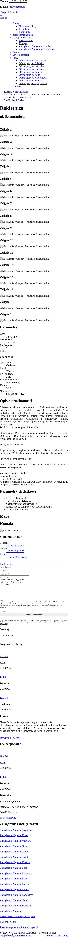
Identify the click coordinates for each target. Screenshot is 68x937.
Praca (15, 57)
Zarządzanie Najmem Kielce (14, 835)
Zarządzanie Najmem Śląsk (13, 878)
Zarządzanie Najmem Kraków (15, 862)
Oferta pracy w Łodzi (29, 74)
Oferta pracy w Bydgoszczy (33, 83)
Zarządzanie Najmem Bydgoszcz (16, 894)
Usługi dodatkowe (22, 37)
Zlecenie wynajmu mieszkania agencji (19, 927)
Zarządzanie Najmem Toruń (14, 900)
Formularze (24, 32)
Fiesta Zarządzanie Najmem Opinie (17, 916)
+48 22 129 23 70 (18, 1)
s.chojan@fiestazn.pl (16, 557)
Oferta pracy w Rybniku (31, 80)
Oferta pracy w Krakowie (32, 69)
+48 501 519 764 (15, 545)
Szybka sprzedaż (21, 54)
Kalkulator (24, 29)
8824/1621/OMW (15, 100)
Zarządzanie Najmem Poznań (14, 884)
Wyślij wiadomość (34, 615)
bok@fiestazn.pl (17, 6)
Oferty (16, 23)
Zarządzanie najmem (23, 34)
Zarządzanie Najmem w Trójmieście (37, 49)
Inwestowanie (26, 40)
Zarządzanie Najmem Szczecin (15, 905)
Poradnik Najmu (8, 921)
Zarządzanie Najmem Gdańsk (15, 846)
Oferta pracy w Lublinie (31, 72)
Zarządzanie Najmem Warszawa (16, 830)
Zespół (16, 52)
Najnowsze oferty (28, 26)
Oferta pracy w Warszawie (32, 60)
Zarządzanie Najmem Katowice (16, 873)
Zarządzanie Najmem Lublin (14, 889)
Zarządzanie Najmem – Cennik (34, 46)
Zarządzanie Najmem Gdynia (14, 851)
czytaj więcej (4, 624)
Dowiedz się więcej (10, 737)
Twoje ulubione (9, 12)
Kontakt (17, 86)
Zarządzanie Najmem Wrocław (15, 840)
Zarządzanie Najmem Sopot (14, 857)
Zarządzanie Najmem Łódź (13, 867)
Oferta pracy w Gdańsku (31, 63)
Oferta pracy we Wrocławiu (33, 66)
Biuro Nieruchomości (17, 91)
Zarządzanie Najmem (10, 911)
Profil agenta (6, 564)
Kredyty (23, 43)
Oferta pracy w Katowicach (33, 77)
